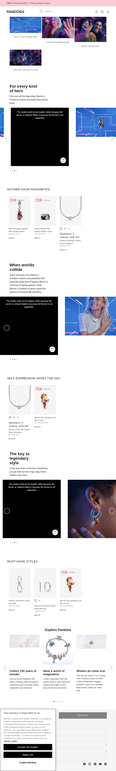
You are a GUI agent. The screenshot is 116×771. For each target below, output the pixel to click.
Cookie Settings (27, 762)
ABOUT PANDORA (19, 758)
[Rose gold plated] (65, 228)
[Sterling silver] (61, 228)
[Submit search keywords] (41, 11)
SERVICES (14, 745)
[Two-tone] (69, 228)
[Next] (112, 139)
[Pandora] (24, 12)
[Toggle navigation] (108, 11)
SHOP (12, 732)
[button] (96, 11)
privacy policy (10, 741)
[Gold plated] (39, 600)
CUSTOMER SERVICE (20, 738)
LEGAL (13, 751)
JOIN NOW (83, 715)
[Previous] (7, 139)
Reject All (28, 755)
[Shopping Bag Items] (102, 11)
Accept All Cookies (28, 747)
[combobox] (58, 10)
